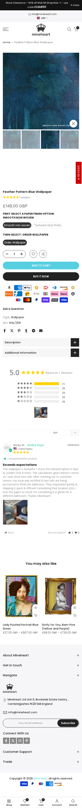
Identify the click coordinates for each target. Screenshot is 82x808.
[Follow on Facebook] (6, 740)
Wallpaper (17, 317)
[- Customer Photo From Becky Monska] (40, 412)
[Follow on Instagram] (20, 740)
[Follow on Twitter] (13, 740)
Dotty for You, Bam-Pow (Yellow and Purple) (58, 626)
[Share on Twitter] (12, 330)
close (75, 5)
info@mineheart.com (44, 14)
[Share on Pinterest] (19, 330)
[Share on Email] (41, 330)
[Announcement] (37, 5)
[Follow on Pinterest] (26, 740)
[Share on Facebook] (4, 330)
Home (6, 42)
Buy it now (41, 276)
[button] (70, 532)
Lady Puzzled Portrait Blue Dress (20, 626)
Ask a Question (13, 309)
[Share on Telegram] (33, 330)
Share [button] (10, 532)
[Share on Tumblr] (26, 330)
